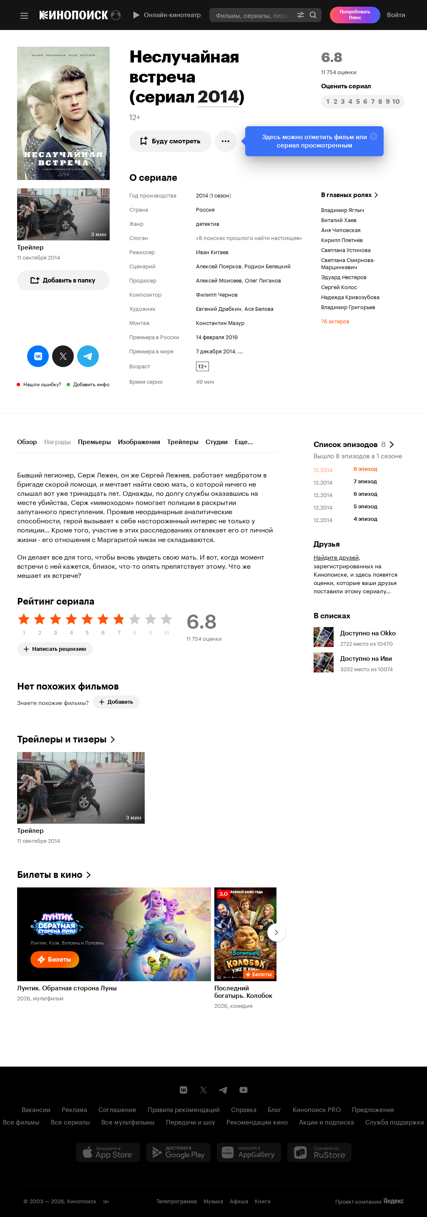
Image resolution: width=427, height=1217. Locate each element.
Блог (274, 1109)
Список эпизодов (350, 443)
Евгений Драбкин (218, 308)
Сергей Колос (339, 286)
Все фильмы (21, 1121)
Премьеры (94, 442)
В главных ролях (346, 195)
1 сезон (220, 194)
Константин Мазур (220, 322)
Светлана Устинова (346, 249)
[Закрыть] (374, 136)
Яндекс (394, 1201)
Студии (217, 442)
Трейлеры (182, 442)
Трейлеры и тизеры (62, 739)
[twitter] (63, 356)
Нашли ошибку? (42, 383)
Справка (243, 1109)
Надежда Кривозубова (350, 296)
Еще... (244, 442)
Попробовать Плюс (355, 14)
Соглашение (117, 1109)
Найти (313, 15)
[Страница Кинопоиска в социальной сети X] (203, 1090)
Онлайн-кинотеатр (172, 15)
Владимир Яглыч (342, 209)
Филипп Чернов (217, 294)
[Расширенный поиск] (300, 15)
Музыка (213, 1200)
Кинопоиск (81, 1200)
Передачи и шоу (190, 1121)
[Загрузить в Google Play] (178, 1152)
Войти (396, 15)
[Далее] (276, 932)
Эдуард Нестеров (344, 276)
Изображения (139, 442)
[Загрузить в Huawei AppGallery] (249, 1152)
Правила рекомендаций (184, 1109)
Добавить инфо (91, 383)
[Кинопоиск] (74, 15)
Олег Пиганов (263, 279)
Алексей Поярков (218, 265)
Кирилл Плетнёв (342, 239)
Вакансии (36, 1109)
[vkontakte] (38, 356)
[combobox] (250, 15)
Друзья (327, 544)
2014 (218, 97)
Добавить (120, 702)
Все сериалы (70, 1121)
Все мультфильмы (128, 1121)
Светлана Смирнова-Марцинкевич (348, 262)
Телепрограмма (176, 1200)
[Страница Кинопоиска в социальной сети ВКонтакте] (183, 1090)
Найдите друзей (336, 556)
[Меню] (24, 16)
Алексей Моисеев (219, 279)
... (240, 350)
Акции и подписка (326, 1121)
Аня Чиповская (341, 229)
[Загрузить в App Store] (108, 1152)
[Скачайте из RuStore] (319, 1152)
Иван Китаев (212, 251)
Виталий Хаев (339, 219)
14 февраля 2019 (217, 336)
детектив (207, 223)
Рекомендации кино (257, 1121)
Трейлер (30, 247)
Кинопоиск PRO (317, 1109)
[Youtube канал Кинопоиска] (244, 1090)
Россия (205, 209)
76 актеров (335, 320)
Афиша (239, 1200)
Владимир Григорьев (348, 306)
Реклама (74, 1109)
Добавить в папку (69, 280)
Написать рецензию (59, 647)
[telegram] (88, 356)
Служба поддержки (394, 1121)
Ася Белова (259, 308)
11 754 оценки (339, 71)
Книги (263, 1200)
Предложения (373, 1109)
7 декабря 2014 (215, 350)
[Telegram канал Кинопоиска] (224, 1090)
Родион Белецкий (267, 265)
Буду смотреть (176, 141)
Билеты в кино (50, 874)
